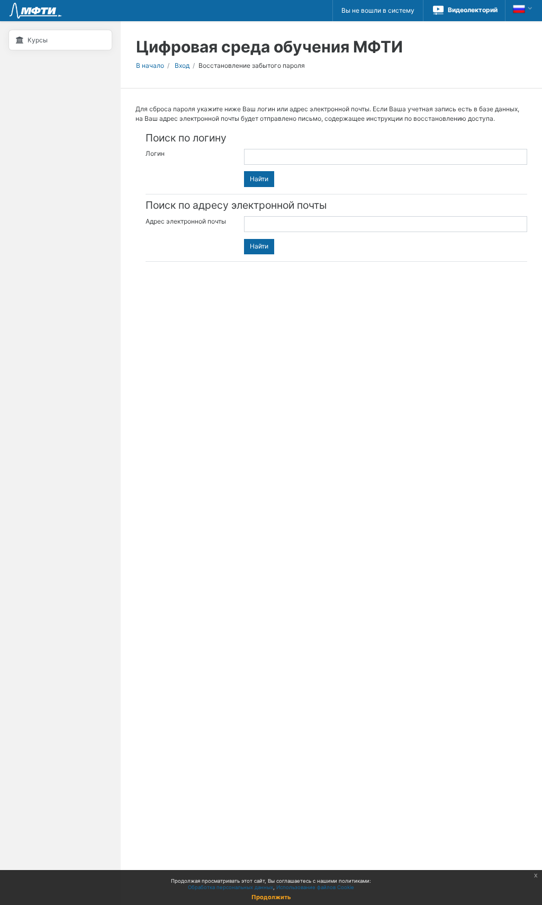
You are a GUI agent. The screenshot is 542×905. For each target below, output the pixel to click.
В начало (150, 65)
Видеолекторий (473, 10)
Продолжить (271, 897)
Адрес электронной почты (186, 221)
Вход (182, 65)
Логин (155, 153)
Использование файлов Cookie (315, 887)
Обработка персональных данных (230, 887)
